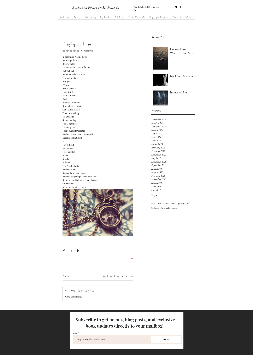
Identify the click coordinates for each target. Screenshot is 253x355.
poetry (174, 208)
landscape (155, 208)
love (163, 208)
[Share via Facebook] (64, 250)
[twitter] (176, 7)
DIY (153, 203)
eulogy (166, 203)
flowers (173, 203)
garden (181, 203)
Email (75, 333)
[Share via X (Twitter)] (71, 250)
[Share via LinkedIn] (78, 250)
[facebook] (180, 7)
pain (168, 208)
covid (159, 203)
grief (187, 203)
